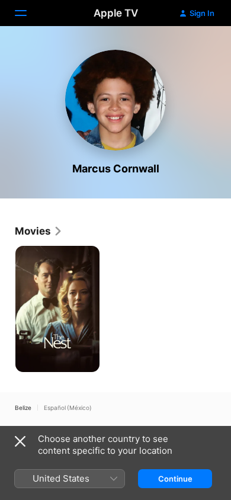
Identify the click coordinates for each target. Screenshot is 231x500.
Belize (23, 408)
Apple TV (116, 13)
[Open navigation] (28, 13)
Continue (175, 478)
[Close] (20, 441)
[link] (39, 231)
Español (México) (68, 408)
